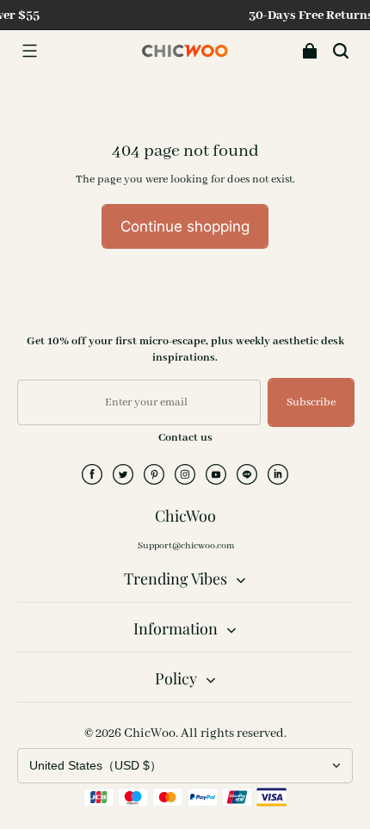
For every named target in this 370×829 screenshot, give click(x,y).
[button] (29, 51)
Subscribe (311, 402)
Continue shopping (185, 226)
